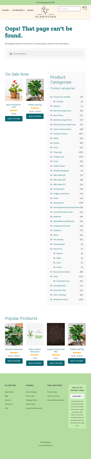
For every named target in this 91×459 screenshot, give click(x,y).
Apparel (56, 106)
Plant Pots (57, 249)
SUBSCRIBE (76, 396)
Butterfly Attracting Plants (64, 124)
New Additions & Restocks (63, 221)
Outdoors (57, 230)
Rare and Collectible (61, 272)
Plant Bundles (59, 244)
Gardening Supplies (61, 170)
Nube (59, 258)
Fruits (55, 161)
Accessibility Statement (55, 400)
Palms (56, 235)
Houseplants (58, 203)
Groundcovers (59, 189)
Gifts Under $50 (59, 180)
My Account (30, 396)
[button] (84, 8)
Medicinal (57, 216)
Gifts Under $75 (59, 184)
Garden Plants (59, 166)
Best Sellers (58, 115)
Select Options (13, 119)
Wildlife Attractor (60, 299)
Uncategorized (59, 285)
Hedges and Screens (61, 193)
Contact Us (9, 404)
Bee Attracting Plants (62, 110)
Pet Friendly (58, 239)
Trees (55, 276)
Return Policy (30, 404)
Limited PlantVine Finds (63, 212)
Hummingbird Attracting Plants (66, 207)
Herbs (55, 198)
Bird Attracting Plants (62, 120)
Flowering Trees (63, 281)
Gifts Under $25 (59, 175)
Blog (6, 396)
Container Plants (60, 133)
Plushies (60, 101)
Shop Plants (9, 392)
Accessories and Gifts (61, 97)
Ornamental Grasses (61, 226)
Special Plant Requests (34, 408)
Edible (56, 138)
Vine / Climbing (59, 295)
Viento (59, 267)
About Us (8, 400)
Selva (59, 262)
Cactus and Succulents (62, 129)
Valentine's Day (59, 290)
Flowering (57, 152)
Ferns (55, 147)
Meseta (59, 253)
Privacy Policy (52, 392)
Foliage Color (58, 157)
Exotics (56, 143)
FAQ (6, 408)
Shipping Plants (31, 400)
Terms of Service (53, 396)
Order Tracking (31, 392)
